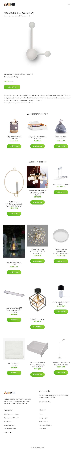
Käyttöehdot (43, 421)
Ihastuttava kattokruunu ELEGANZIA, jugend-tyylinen (37, 193)
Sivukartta (42, 429)
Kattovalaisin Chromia (61, 184)
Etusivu (6, 16)
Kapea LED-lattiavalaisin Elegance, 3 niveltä (61, 364)
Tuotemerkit (8, 432)
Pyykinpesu (7, 421)
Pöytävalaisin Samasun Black (61, 303)
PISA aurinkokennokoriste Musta (14, 263)
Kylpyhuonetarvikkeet (11, 414)
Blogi (40, 414)
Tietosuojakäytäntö (45, 425)
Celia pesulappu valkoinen (14, 364)
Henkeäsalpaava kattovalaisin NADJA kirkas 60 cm (37, 251)
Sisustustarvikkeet (19, 74)
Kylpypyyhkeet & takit (11, 418)
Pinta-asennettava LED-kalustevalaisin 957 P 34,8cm (14, 310)
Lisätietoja (12, 87)
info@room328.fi (44, 402)
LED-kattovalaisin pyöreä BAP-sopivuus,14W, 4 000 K (61, 251)
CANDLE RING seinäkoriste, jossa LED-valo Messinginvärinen (14, 204)
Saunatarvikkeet (9, 425)
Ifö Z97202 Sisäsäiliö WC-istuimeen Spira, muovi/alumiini (37, 365)
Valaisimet (29, 74)
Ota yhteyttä (43, 418)
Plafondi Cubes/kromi (37, 319)
